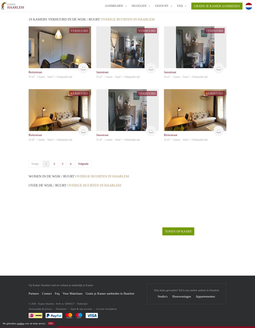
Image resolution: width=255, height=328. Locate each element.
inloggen (139, 5)
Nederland (82, 304)
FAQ (180, 5)
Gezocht (161, 5)
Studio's (163, 296)
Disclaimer (61, 309)
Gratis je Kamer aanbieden (217, 6)
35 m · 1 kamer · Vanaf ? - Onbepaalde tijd (50, 77)
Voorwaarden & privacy (41, 309)
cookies (20, 323)
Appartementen (205, 296)
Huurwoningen (181, 296)
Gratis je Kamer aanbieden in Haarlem (110, 293)
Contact (47, 293)
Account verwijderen (106, 309)
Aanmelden (114, 5)
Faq (57, 293)
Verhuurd (79, 30)
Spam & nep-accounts (82, 309)
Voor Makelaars (73, 293)
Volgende (83, 163)
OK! (50, 323)
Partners (34, 293)
